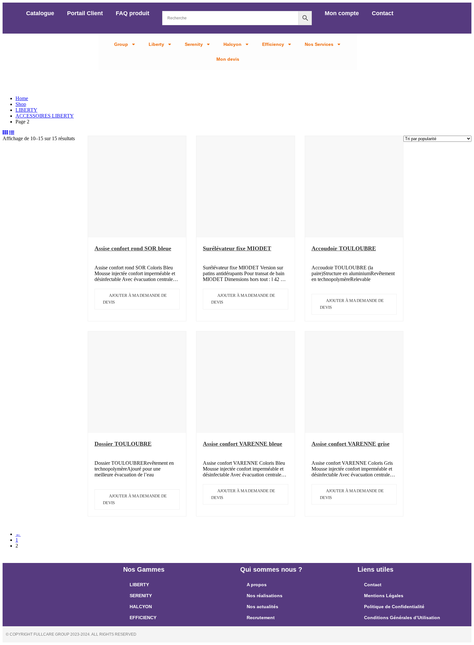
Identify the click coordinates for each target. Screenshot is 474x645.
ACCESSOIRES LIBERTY (44, 116)
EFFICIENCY (143, 617)
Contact (382, 13)
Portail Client (85, 13)
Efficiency (273, 44)
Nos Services (319, 44)
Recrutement (261, 617)
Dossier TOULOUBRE (123, 444)
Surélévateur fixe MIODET (237, 248)
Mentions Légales (383, 595)
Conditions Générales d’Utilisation (402, 617)
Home (21, 98)
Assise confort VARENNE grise (350, 444)
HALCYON (141, 606)
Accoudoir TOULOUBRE (343, 248)
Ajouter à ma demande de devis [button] (135, 299)
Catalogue (40, 13)
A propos (257, 584)
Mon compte (342, 13)
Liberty (156, 44)
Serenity (194, 44)
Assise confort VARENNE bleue (242, 444)
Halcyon (232, 44)
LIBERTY (26, 110)
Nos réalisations (264, 595)
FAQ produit (132, 13)
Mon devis (227, 59)
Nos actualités (262, 606)
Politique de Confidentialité (394, 606)
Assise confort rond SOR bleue (132, 248)
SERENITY (141, 595)
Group (121, 44)
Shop (20, 104)
